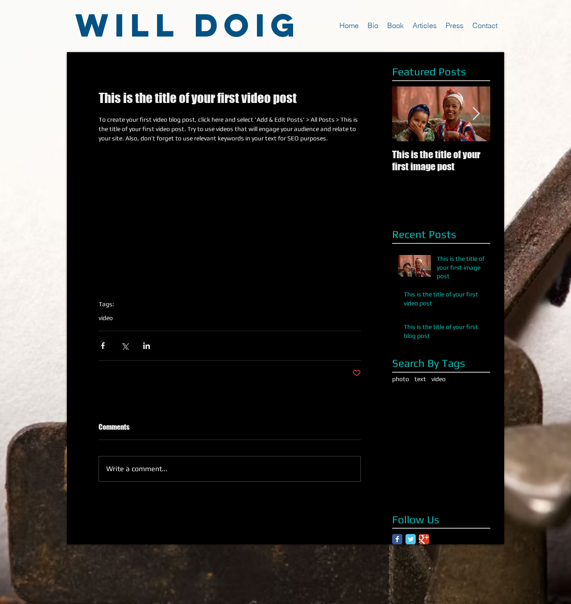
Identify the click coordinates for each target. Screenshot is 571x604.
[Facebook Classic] (397, 539)
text (420, 378)
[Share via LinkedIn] (146, 345)
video (106, 317)
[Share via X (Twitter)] (124, 345)
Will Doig (188, 24)
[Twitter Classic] (410, 539)
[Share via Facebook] (103, 345)
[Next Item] (476, 114)
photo (400, 378)
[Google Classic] (424, 539)
